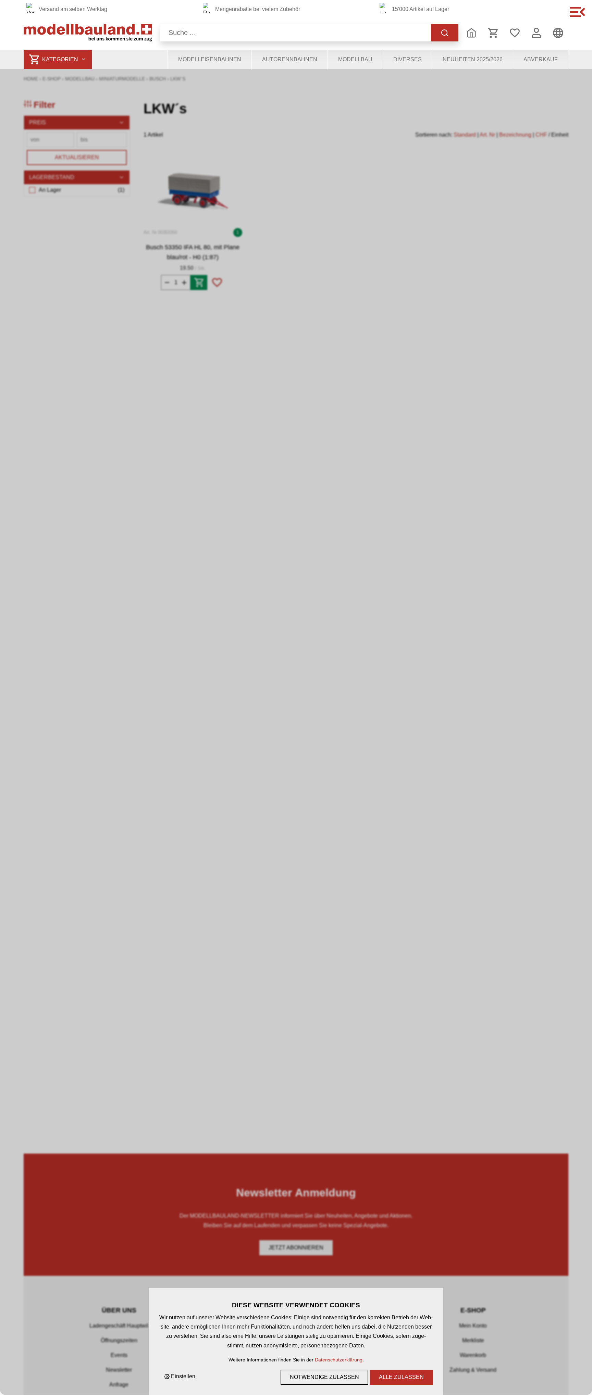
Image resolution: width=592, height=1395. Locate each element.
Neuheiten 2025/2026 (473, 59)
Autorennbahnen (289, 59)
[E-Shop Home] (88, 32)
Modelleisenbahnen (209, 59)
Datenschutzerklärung (338, 1359)
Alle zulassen (401, 1377)
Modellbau (355, 59)
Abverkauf (540, 59)
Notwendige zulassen (324, 1377)
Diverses (407, 59)
